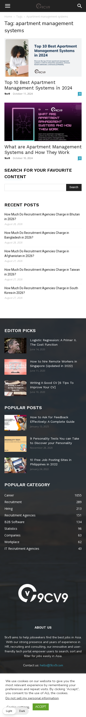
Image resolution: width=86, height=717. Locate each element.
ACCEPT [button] (40, 707)
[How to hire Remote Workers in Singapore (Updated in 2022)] (15, 367)
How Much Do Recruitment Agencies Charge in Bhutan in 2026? (42, 217)
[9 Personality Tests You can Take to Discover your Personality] (15, 444)
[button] (7, 6)
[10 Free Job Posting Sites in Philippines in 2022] (15, 465)
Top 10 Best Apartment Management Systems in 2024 (38, 85)
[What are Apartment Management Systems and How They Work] (43, 122)
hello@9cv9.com (51, 665)
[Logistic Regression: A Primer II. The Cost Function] (15, 345)
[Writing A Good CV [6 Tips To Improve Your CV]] (15, 388)
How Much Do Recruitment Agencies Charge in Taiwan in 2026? (42, 272)
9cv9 (7, 93)
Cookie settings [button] (18, 707)
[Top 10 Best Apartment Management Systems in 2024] (43, 57)
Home (8, 16)
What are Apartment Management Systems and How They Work (43, 149)
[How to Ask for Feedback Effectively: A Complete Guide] (15, 422)
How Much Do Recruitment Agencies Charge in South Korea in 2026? (41, 290)
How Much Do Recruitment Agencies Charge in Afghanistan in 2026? (36, 253)
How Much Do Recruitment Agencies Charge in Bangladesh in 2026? (36, 235)
